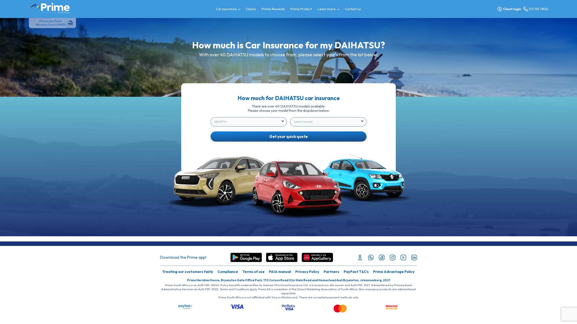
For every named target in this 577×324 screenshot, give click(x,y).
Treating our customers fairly (187, 271)
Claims (251, 9)
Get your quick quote (288, 136)
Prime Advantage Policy (394, 271)
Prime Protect (301, 9)
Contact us (353, 9)
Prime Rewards (273, 9)
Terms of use (254, 271)
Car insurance (226, 9)
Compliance (228, 271)
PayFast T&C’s (356, 271)
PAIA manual (280, 271)
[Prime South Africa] (49, 8)
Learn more (327, 9)
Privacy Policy (307, 271)
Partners (331, 271)
